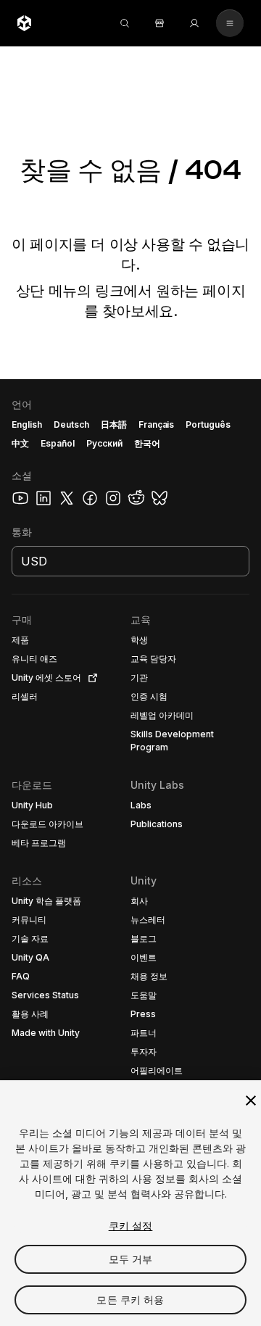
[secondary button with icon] (230, 23)
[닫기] (251, 1100)
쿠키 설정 (131, 1225)
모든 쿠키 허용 (130, 1299)
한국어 (147, 443)
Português (208, 424)
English (27, 424)
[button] (130, 852)
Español (58, 443)
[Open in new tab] (90, 678)
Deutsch (71, 424)
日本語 (114, 424)
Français (156, 424)
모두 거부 (131, 1259)
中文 (20, 443)
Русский (104, 443)
